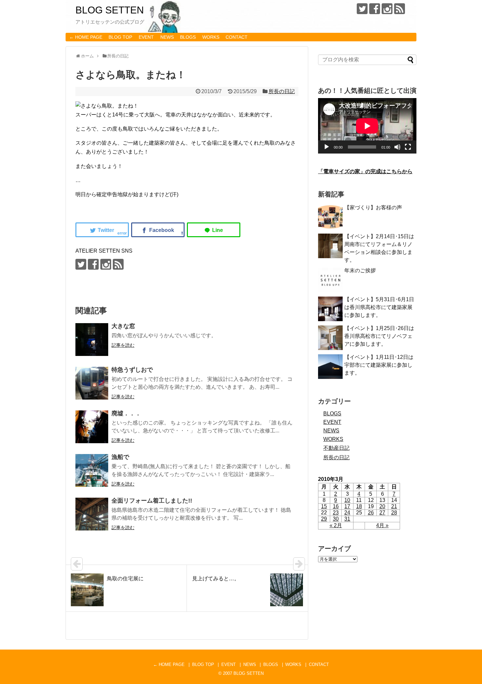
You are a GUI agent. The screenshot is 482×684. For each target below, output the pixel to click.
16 (336, 506)
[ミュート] (397, 147)
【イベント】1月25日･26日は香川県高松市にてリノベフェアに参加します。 (379, 336)
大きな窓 (123, 326)
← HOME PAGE (85, 37)
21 (394, 506)
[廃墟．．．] (91, 426)
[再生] (326, 147)
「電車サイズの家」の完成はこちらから (365, 171)
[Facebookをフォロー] (374, 8)
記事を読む (122, 345)
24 (347, 512)
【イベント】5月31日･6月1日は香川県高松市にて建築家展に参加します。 (379, 307)
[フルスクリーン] (408, 147)
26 (371, 512)
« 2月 (336, 525)
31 (347, 519)
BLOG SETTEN (109, 10)
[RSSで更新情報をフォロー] (399, 8)
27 (382, 512)
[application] (367, 126)
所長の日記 (282, 91)
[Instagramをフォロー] (387, 8)
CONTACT (237, 37)
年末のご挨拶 (360, 270)
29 (324, 519)
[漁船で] (91, 470)
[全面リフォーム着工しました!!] (91, 514)
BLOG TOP (120, 37)
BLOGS (188, 37)
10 (347, 500)
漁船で (120, 457)
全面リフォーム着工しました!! (151, 500)
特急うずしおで (132, 369)
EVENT (146, 37)
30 (336, 519)
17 (347, 506)
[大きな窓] (91, 339)
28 (394, 512)
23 (336, 512)
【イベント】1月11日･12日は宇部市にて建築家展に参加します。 (378, 365)
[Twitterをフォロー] (362, 8)
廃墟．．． (126, 413)
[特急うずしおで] (91, 383)
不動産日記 (336, 448)
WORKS (210, 37)
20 (382, 506)
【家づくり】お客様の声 (373, 207)
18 (359, 506)
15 (324, 506)
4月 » (382, 525)
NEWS (167, 37)
